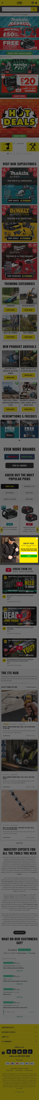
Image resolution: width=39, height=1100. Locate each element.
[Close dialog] (37, 538)
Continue (29, 556)
